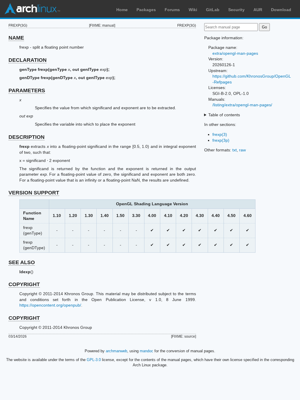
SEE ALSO (21, 262)
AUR (257, 9)
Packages (146, 9)
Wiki (193, 9)
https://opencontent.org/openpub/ (50, 305)
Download (281, 9)
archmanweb (116, 351)
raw (242, 150)
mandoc (146, 351)
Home (122, 9)
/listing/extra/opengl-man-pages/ (242, 104)
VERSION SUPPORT (33, 193)
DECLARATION (27, 60)
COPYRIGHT (24, 284)
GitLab (212, 9)
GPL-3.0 (94, 360)
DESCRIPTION (26, 137)
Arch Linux (32, 9)
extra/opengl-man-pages (235, 53)
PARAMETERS (26, 90)
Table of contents (224, 114)
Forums (172, 9)
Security (236, 9)
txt (234, 150)
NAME (16, 38)
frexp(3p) (220, 140)
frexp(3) (219, 134)
